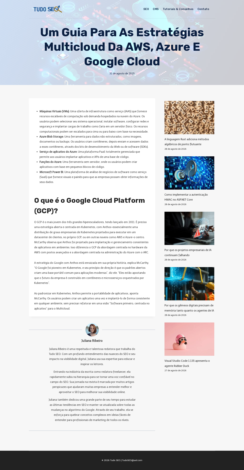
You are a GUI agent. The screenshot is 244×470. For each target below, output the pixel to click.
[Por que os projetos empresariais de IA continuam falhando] (189, 228)
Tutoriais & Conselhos (178, 9)
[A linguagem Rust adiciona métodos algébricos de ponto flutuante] (189, 117)
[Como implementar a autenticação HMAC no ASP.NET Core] (189, 173)
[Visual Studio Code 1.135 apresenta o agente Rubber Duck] (189, 339)
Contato (203, 9)
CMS (156, 9)
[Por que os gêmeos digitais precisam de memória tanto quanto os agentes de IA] (189, 283)
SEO (146, 9)
